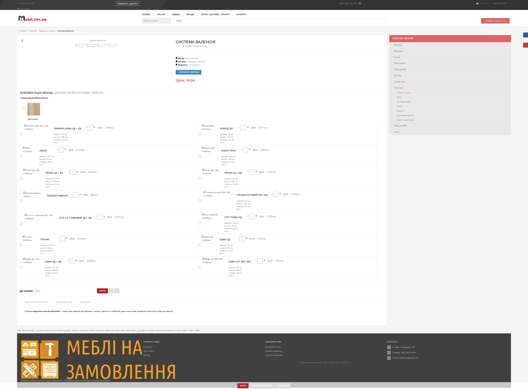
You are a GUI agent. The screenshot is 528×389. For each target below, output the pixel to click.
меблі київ (109, 330)
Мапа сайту (148, 351)
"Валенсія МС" (28, 330)
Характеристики (64, 302)
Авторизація (30, 3)
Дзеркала (400, 111)
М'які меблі (399, 63)
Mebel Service (192, 58)
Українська (483, 3)
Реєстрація (21, 3)
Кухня (397, 57)
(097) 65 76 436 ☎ (351, 3)
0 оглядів (187, 46)
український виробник (165, 330)
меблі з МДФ (194, 330)
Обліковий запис (273, 347)
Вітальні (398, 45)
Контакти (147, 347)
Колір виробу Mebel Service (34, 98)
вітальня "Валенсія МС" (60, 330)
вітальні (75, 330)
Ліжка (399, 97)
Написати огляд (200, 46)
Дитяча (397, 75)
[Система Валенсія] (80, 45)
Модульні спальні (403, 93)
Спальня (398, 88)
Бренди (146, 355)
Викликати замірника (189, 72)
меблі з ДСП (181, 330)
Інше (396, 132)
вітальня (84, 330)
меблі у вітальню (96, 330)
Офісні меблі (400, 125)
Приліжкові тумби (403, 102)
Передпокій (400, 69)
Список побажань (273, 355)
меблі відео (131, 330)
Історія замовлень (273, 351)
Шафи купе (399, 82)
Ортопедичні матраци (405, 115)
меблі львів (120, 330)
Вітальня (398, 51)
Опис (36, 302)
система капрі (42, 330)
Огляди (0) (85, 302)
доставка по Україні (146, 330)
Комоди (400, 106)
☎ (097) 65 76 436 (23, 9)
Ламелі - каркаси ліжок (405, 120)
